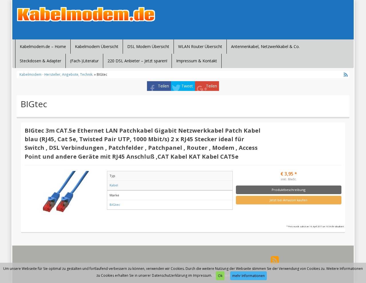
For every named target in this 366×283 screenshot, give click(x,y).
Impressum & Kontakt (196, 60)
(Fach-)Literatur (84, 60)
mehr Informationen (248, 275)
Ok (220, 275)
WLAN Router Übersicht (200, 46)
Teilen (163, 86)
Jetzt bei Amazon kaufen (288, 200)
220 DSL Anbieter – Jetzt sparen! (137, 60)
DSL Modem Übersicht (148, 46)
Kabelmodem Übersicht (96, 46)
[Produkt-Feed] (275, 259)
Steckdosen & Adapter (40, 60)
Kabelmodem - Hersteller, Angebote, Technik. (56, 74)
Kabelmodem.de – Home (43, 46)
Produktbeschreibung (288, 190)
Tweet (187, 86)
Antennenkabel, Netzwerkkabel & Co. (265, 46)
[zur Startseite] (85, 14)
